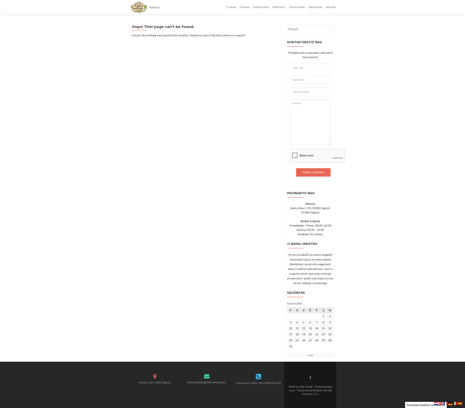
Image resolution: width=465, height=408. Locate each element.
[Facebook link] (310, 377)
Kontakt (331, 7)
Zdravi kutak (297, 7)
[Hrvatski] (436, 403)
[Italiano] (455, 403)
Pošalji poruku (313, 172)
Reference (278, 7)
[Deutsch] (450, 403)
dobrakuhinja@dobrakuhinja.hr (206, 382)
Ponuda (244, 7)
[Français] (445, 403)
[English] (441, 403)
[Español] (460, 403)
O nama (231, 7)
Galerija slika (261, 7)
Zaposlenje (315, 7)
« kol (310, 355)
